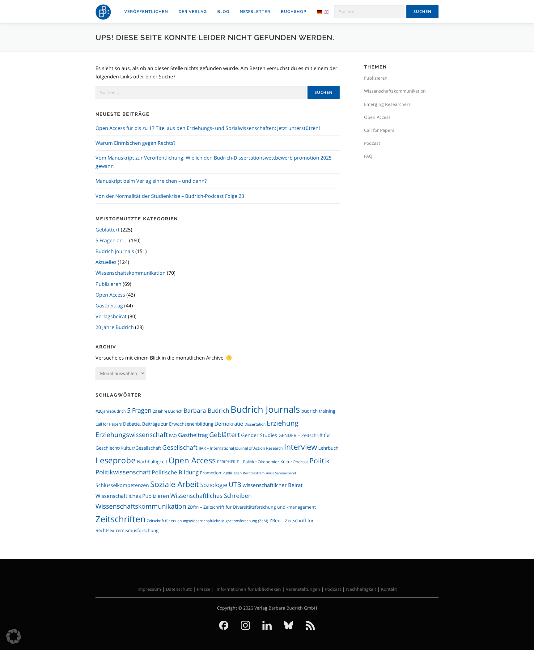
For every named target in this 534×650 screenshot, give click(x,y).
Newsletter (255, 11)
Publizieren (108, 284)
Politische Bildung (175, 472)
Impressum (149, 589)
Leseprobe (115, 460)
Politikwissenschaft (122, 472)
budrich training (318, 411)
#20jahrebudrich (110, 411)
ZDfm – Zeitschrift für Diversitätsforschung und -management (252, 507)
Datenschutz (179, 589)
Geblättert (107, 229)
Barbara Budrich (206, 410)
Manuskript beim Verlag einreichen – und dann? (151, 180)
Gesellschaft (179, 447)
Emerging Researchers (387, 104)
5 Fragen (139, 410)
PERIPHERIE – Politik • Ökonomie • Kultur (254, 462)
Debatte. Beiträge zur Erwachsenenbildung (168, 424)
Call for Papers (108, 424)
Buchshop (293, 11)
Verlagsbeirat (111, 316)
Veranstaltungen (303, 589)
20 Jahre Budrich (114, 327)
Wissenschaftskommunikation (130, 272)
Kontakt (389, 589)
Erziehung (283, 423)
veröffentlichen (146, 11)
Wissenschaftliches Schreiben (211, 495)
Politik (319, 460)
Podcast (300, 462)
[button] (13, 636)
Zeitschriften (120, 519)
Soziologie (213, 485)
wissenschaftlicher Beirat (273, 485)
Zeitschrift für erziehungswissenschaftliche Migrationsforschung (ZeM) (207, 520)
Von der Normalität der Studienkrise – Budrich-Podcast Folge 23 (169, 196)
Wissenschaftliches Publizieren (132, 495)
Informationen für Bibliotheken (249, 589)
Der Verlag (193, 11)
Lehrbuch (328, 448)
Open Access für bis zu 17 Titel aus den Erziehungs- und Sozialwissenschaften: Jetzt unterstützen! (207, 128)
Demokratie (228, 423)
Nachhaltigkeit (152, 461)
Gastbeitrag (109, 305)
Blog (223, 11)
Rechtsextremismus (258, 473)
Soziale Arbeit (174, 484)
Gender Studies (259, 435)
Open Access (110, 294)
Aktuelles (106, 262)
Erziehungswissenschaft (131, 434)
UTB (235, 484)
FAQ (173, 435)
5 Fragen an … (111, 240)
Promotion (210, 473)
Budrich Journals (114, 251)
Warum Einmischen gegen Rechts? (135, 143)
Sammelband (285, 473)
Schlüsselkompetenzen (122, 485)
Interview (300, 446)
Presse (203, 589)
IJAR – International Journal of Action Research (241, 448)
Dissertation (254, 424)
